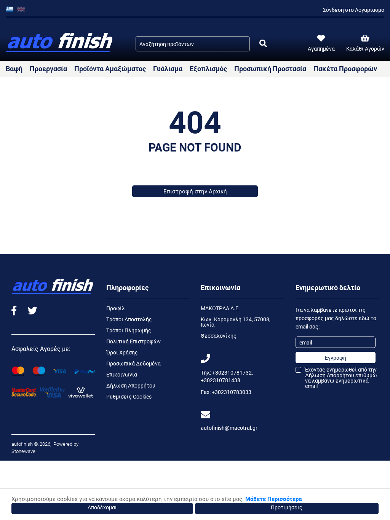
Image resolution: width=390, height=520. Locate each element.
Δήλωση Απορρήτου (130, 385)
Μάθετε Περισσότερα (273, 498)
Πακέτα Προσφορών (345, 68)
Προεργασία (48, 68)
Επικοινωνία (121, 374)
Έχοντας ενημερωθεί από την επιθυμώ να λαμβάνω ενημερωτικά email (341, 378)
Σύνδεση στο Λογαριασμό (353, 9)
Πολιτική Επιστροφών (133, 341)
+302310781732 (232, 372)
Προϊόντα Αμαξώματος (110, 68)
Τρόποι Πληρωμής (128, 330)
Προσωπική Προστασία (270, 68)
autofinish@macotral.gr (229, 427)
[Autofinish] (60, 42)
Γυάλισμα (167, 68)
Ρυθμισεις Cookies (129, 396)
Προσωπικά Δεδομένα (133, 363)
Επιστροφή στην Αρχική (195, 191)
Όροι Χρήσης (122, 352)
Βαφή (14, 68)
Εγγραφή (335, 357)
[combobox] (193, 43)
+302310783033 (231, 392)
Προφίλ (115, 308)
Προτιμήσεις (286, 507)
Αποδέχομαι (102, 507)
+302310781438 (220, 380)
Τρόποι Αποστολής (129, 319)
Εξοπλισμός (208, 68)
